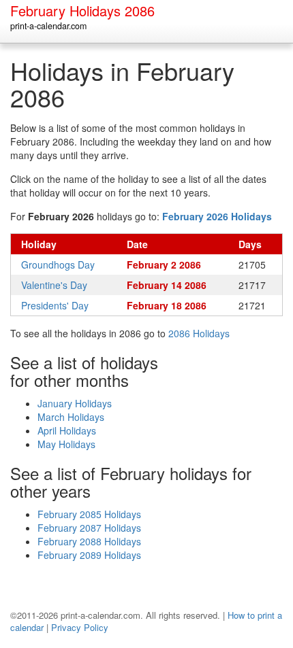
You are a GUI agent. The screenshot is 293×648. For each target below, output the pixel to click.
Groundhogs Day (58, 264)
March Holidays (70, 417)
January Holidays (74, 403)
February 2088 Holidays (89, 541)
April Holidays (66, 430)
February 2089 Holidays (89, 555)
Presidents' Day (55, 305)
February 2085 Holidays (89, 514)
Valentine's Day (54, 285)
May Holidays (66, 444)
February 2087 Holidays (89, 527)
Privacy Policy (79, 627)
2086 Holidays (199, 333)
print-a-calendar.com (48, 26)
